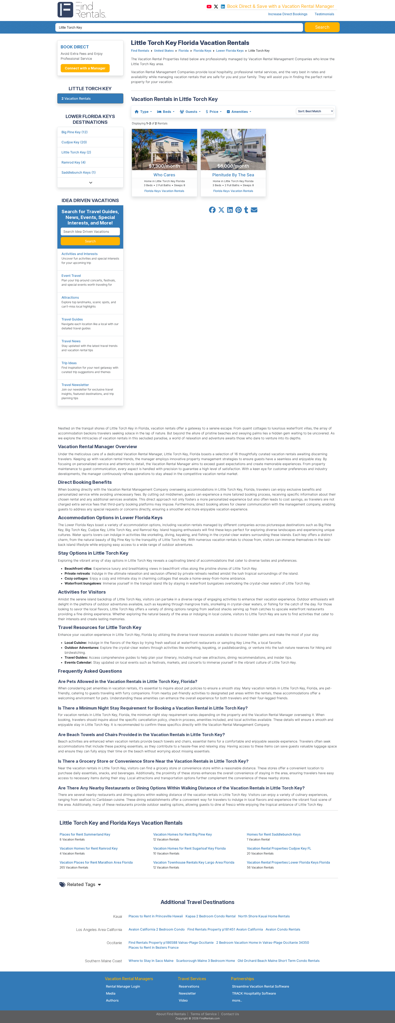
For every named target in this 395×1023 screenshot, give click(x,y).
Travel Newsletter (75, 385)
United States (164, 51)
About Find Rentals (171, 1014)
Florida (184, 51)
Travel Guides (72, 319)
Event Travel (71, 276)
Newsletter (187, 993)
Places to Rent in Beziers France (154, 947)
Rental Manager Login (123, 986)
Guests (191, 112)
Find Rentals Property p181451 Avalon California (225, 929)
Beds (167, 112)
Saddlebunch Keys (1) (79, 172)
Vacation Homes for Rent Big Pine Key (182, 834)
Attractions (70, 297)
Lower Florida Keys (230, 51)
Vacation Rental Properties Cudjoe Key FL (279, 848)
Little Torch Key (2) (76, 152)
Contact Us (230, 1014)
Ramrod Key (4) (74, 162)
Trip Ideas (69, 363)
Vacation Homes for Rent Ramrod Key (89, 848)
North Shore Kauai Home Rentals (264, 916)
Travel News (71, 341)
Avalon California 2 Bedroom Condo (157, 929)
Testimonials (324, 14)
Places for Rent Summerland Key (85, 834)
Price (214, 112)
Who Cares (164, 174)
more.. (237, 1000)
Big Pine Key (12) (75, 132)
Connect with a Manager (85, 68)
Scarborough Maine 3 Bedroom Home (205, 961)
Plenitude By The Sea (233, 174)
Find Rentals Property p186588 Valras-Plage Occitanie (171, 942)
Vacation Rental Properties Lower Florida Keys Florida (288, 862)
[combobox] (179, 27)
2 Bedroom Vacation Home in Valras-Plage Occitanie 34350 (262, 942)
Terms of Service (204, 1014)
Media (110, 993)
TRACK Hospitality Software (254, 993)
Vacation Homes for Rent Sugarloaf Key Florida (189, 848)
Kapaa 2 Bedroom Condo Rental (211, 916)
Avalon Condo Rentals (283, 929)
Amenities (240, 112)
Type (144, 112)
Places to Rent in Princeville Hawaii (156, 916)
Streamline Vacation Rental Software (260, 986)
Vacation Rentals (76, 98)
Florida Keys (202, 51)
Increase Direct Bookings (287, 14)
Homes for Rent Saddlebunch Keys (274, 834)
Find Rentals (140, 51)
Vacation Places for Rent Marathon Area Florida (96, 862)
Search (90, 241)
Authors (112, 1000)
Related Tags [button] (81, 884)
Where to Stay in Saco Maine (151, 961)
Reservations (189, 986)
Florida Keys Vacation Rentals (164, 191)
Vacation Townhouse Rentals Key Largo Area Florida (193, 862)
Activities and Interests (80, 254)
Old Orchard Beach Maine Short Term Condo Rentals (279, 961)
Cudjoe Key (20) (74, 142)
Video (183, 1000)
